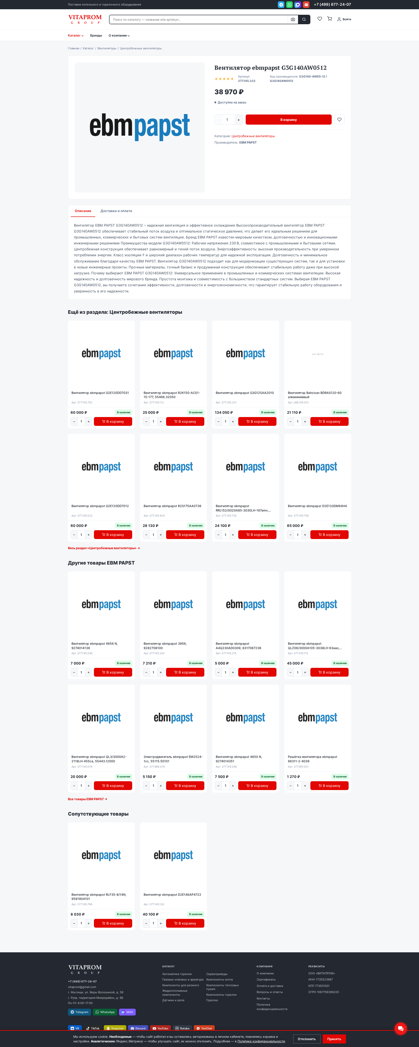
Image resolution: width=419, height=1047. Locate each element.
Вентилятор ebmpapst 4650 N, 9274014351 (239, 759)
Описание (83, 211)
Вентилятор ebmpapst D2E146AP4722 (172, 894)
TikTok (95, 1028)
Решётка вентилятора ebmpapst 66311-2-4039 (312, 759)
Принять (334, 1039)
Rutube (184, 1028)
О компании (265, 973)
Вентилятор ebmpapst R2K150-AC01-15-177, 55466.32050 (172, 395)
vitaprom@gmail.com (82, 987)
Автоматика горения (177, 974)
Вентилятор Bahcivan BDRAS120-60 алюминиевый (315, 395)
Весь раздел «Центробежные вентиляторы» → (104, 548)
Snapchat (117, 1028)
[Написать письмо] (306, 4)
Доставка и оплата (116, 211)
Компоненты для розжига (180, 985)
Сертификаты (266, 979)
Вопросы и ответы (270, 992)
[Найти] (304, 19)
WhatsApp (107, 1012)
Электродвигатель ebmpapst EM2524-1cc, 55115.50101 (173, 759)
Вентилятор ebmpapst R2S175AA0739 (172, 506)
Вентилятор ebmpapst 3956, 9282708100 (165, 646)
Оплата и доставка (270, 986)
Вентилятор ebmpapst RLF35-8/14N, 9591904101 (98, 897)
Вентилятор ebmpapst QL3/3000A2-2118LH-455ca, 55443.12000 (98, 759)
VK (77, 1028)
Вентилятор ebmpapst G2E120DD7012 (100, 506)
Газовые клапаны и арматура (182, 979)
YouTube (162, 1028)
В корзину (288, 120)
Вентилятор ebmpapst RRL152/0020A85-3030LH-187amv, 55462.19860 (242, 508)
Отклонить (307, 1039)
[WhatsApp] (289, 4)
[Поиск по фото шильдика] (293, 19)
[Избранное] (319, 19)
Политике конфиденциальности (261, 1041)
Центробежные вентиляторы (253, 136)
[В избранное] (339, 119)
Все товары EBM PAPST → (87, 799)
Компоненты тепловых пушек (222, 987)
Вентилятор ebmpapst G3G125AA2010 (245, 393)
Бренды (96, 35)
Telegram (81, 1012)
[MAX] (298, 4)
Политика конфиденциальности (272, 1007)
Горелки (212, 1000)
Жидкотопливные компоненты (174, 992)
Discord (140, 1028)
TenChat (206, 1028)
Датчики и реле (173, 1000)
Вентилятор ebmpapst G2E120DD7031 (100, 393)
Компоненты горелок (221, 994)
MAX (129, 1012)
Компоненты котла (219, 979)
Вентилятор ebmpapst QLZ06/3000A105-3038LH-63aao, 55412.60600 (313, 646)
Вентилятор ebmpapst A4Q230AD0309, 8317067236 (238, 646)
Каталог (74, 35)
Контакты (263, 998)
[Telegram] (281, 4)
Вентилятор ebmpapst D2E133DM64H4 (317, 506)
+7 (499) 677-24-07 (332, 4)
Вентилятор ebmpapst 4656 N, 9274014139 (94, 646)
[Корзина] (329, 19)
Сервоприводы (217, 974)
